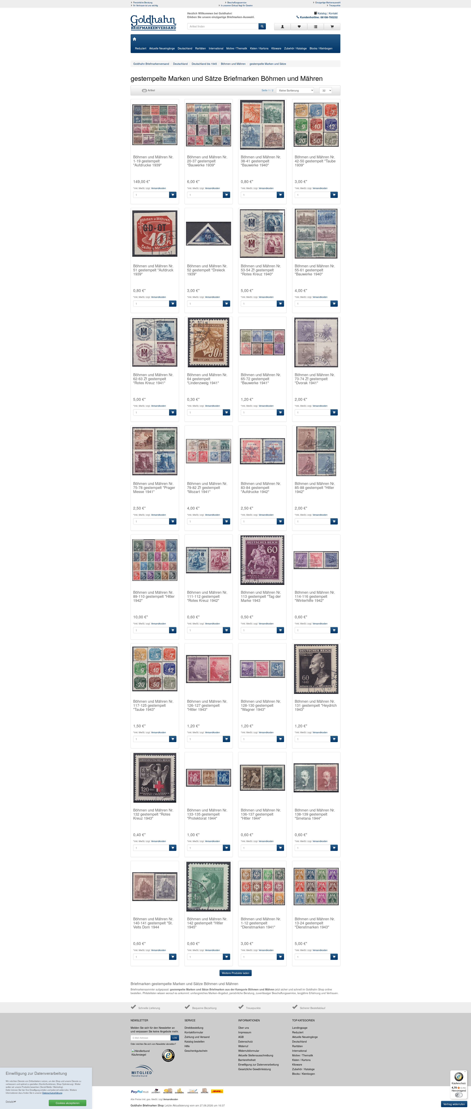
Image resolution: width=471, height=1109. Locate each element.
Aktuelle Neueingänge (162, 48)
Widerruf (243, 1046)
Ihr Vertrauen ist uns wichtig (145, 5)
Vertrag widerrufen (454, 1104)
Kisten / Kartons (259, 48)
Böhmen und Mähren (233, 64)
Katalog (322, 13)
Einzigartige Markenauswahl (327, 2)
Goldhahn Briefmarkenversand (151, 64)
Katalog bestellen (195, 1041)
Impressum (244, 1032)
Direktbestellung (194, 1027)
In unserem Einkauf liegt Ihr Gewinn (237, 5)
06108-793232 (329, 17)
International (216, 48)
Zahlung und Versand (197, 1037)
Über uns (243, 1027)
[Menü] (465, 1072)
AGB (241, 1037)
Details (10, 1101)
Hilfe (187, 1046)
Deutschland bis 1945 (204, 64)
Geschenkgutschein (196, 1050)
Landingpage (299, 1027)
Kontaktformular (194, 1032)
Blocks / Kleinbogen (321, 48)
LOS (175, 1037)
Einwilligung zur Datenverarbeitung (258, 1064)
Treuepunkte (334, 5)
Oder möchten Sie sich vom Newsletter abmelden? (153, 1043)
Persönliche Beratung (142, 2)
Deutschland (185, 48)
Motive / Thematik (236, 48)
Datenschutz (245, 1041)
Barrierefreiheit (247, 1060)
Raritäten (200, 48)
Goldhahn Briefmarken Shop (147, 1105)
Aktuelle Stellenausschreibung (255, 1055)
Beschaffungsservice (236, 2)
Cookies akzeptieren (67, 1103)
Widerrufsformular (248, 1050)
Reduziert (140, 48)
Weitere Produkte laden (235, 973)
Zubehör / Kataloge (295, 48)
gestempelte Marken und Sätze (268, 64)
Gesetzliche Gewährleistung (254, 1069)
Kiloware (276, 48)
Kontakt (333, 13)
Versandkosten (158, 188)
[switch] (459, 1095)
